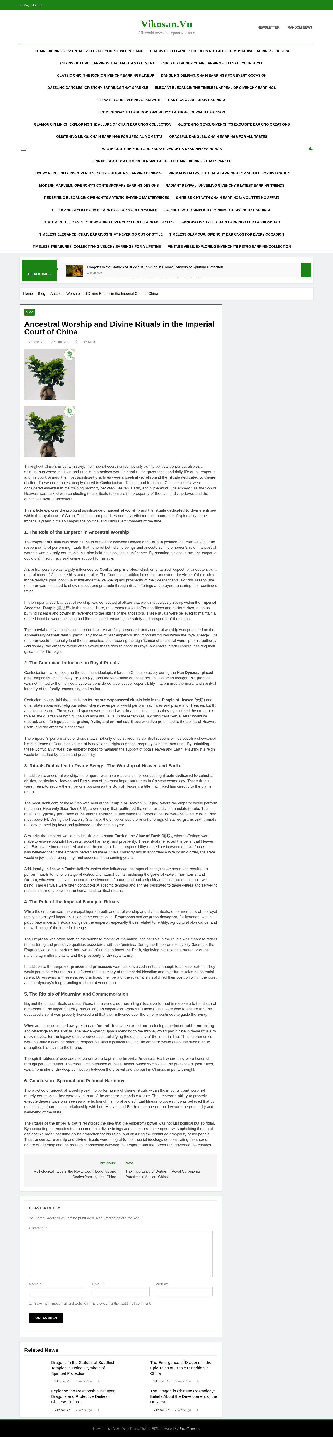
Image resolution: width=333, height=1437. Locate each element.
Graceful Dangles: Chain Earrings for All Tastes (218, 136)
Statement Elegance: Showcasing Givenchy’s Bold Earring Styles (109, 222)
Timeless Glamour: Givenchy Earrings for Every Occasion (226, 234)
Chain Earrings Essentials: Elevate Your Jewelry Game (89, 51)
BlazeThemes (189, 1428)
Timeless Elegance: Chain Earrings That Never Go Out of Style (101, 234)
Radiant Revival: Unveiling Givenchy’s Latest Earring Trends (225, 185)
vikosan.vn (166, 24)
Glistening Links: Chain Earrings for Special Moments (109, 136)
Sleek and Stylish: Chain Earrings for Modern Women (105, 210)
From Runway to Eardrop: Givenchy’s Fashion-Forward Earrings (161, 112)
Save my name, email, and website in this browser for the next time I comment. (92, 1303)
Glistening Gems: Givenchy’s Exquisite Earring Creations (234, 124)
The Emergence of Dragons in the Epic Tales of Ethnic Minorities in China (180, 1368)
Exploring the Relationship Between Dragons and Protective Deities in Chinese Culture (83, 1396)
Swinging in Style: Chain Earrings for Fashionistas (230, 222)
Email (98, 1284)
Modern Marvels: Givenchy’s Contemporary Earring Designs (99, 185)
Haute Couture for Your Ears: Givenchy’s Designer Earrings (162, 149)
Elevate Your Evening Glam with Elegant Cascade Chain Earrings (161, 100)
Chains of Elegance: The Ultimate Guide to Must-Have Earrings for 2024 (219, 51)
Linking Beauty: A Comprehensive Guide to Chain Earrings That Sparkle (161, 161)
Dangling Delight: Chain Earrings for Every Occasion (214, 75)
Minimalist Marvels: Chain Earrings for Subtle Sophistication (229, 173)
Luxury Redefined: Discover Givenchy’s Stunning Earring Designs (97, 173)
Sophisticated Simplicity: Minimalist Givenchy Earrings (217, 210)
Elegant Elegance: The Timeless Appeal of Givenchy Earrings (215, 88)
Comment (38, 1228)
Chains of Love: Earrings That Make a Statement (107, 63)
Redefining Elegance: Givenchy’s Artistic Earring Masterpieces (106, 198)
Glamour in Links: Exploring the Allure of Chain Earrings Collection (102, 124)
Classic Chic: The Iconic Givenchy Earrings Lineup (105, 75)
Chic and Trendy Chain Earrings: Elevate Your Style (212, 63)
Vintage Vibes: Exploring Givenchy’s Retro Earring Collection (229, 246)
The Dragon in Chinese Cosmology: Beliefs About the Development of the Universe (183, 1396)
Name (35, 1284)
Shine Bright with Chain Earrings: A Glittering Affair (227, 198)
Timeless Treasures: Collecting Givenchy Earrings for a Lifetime (97, 246)
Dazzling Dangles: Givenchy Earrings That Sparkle (98, 88)
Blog (29, 312)
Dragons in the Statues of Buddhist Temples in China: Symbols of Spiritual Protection (155, 267)
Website (162, 1284)
